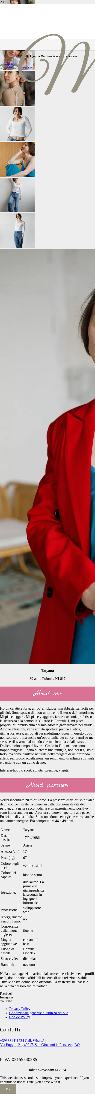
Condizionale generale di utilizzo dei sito (38, 1013)
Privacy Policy (19, 1009)
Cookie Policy (19, 1017)
